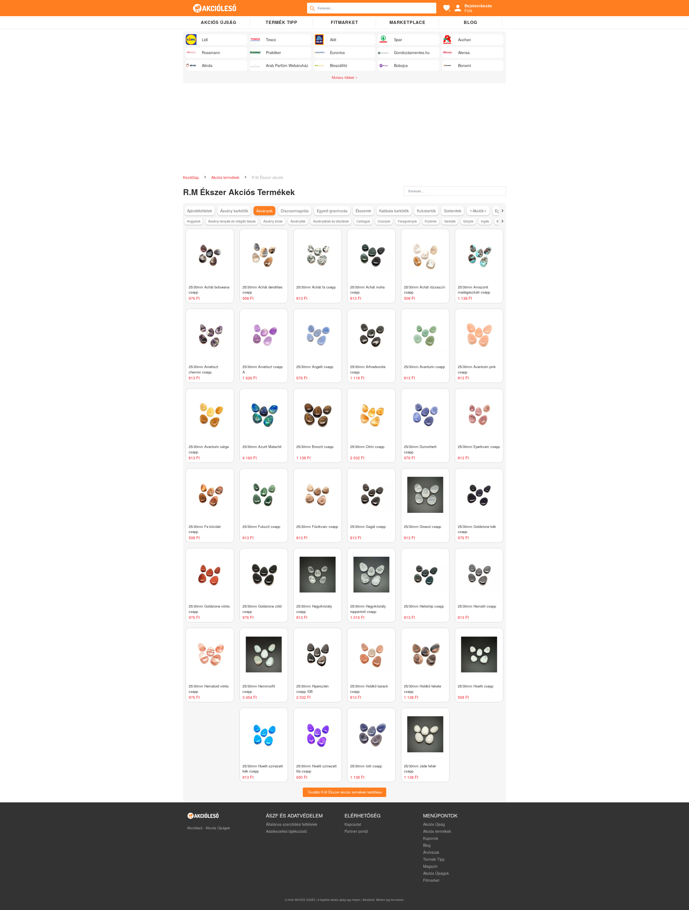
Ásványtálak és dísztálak (331, 221)
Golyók (468, 221)
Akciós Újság (434, 824)
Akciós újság (218, 22)
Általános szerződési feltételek (291, 824)
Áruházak (431, 852)
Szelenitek (452, 210)
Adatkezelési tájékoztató (286, 831)
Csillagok (363, 221)
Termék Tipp (434, 859)
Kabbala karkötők (394, 210)
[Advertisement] (344, 132)
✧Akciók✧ (478, 210)
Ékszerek (363, 210)
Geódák (450, 221)
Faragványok (407, 221)
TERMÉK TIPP (281, 22)
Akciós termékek (225, 177)
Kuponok (430, 838)
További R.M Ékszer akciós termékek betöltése (345, 792)
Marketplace (407, 22)
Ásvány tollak (273, 221)
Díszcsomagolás (295, 210)
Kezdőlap (191, 177)
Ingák (485, 221)
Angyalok (194, 221)
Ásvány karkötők (234, 210)
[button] (502, 211)
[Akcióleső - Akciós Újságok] (214, 8)
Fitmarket (344, 22)
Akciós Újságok (436, 873)
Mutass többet (343, 77)
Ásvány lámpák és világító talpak (232, 221)
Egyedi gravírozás (332, 210)
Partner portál (356, 831)
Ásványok (264, 210)
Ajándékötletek (199, 210)
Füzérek (431, 221)
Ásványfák (297, 221)
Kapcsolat (352, 824)
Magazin (430, 866)
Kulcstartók (426, 210)
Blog (470, 22)
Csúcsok (384, 221)
